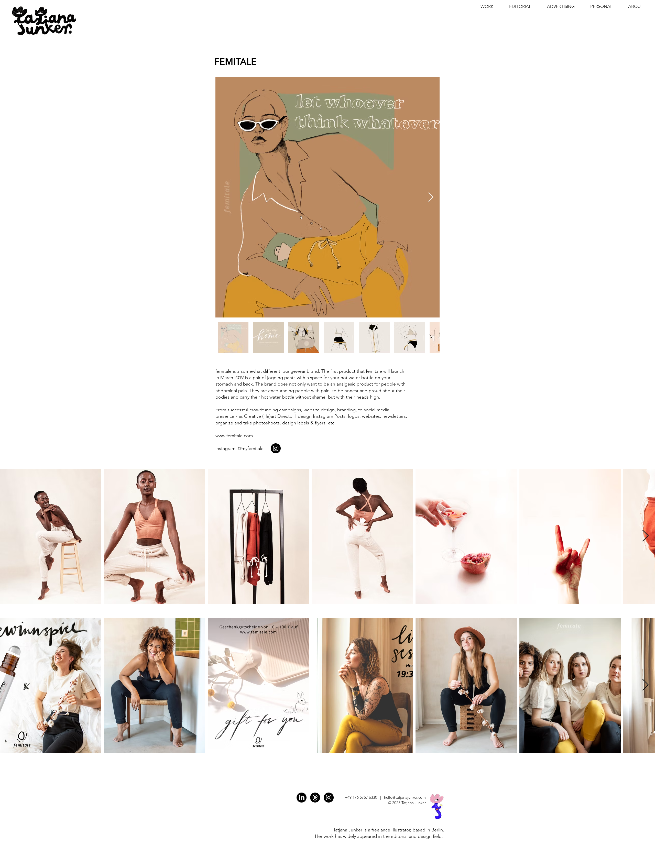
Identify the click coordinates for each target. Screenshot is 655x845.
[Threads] (315, 798)
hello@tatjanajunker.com (405, 797)
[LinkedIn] (302, 798)
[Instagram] (276, 448)
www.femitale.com (234, 435)
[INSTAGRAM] (329, 798)
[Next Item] (431, 197)
